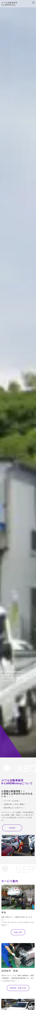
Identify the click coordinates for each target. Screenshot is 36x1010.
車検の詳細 (18, 932)
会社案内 (12, 828)
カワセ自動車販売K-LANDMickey (9, 3)
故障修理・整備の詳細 (18, 988)
